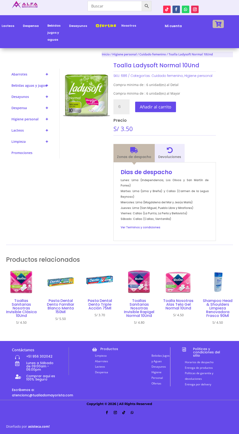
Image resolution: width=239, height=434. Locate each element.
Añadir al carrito (155, 107)
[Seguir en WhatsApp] (185, 9)
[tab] (134, 153)
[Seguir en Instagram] (195, 9)
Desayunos (29, 96)
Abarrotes (29, 74)
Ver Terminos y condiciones (140, 227)
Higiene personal (29, 119)
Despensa (29, 108)
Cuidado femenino (167, 75)
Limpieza (29, 141)
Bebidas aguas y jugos (29, 85)
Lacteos (29, 130)
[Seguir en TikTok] (167, 9)
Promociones (21, 153)
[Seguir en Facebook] (176, 9)
